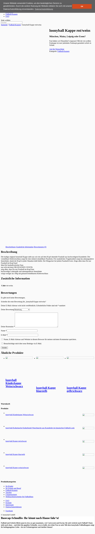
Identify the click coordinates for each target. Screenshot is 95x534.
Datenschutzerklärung (14, 507)
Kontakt (8, 503)
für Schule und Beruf (13, 488)
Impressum (10, 505)
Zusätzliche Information (24, 247)
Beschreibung (11, 247)
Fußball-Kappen (11, 14)
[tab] (11, 247)
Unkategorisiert (11, 495)
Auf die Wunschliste (56, 49)
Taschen (9, 492)
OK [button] (82, 6)
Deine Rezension (8, 327)
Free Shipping (26, 73)
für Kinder (9, 486)
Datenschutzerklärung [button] (44, 9)
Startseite (4, 25)
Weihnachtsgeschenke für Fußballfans (19, 497)
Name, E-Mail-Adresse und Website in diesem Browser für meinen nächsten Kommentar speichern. (40, 339)
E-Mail (4, 335)
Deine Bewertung (7, 310)
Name (4, 331)
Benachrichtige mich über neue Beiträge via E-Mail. (23, 344)
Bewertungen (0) (40, 247)
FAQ (7, 16)
